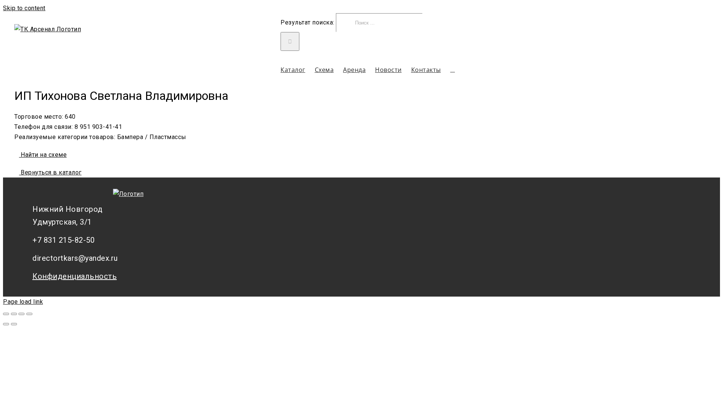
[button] (452, 69)
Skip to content (24, 8)
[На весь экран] (21, 314)
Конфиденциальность (74, 276)
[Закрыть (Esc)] (6, 314)
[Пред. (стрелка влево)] (6, 324)
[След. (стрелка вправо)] (14, 324)
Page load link (23, 301)
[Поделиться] (14, 314)
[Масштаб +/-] (29, 314)
